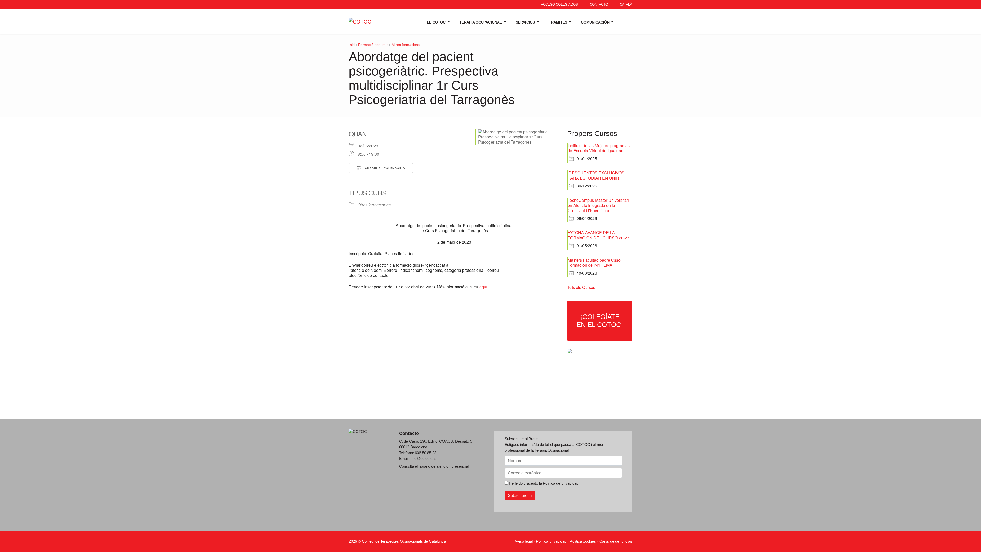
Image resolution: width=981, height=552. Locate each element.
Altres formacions (406, 45)
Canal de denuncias (615, 541)
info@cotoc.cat (423, 458)
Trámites (558, 22)
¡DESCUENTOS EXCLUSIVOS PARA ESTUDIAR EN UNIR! (596, 175)
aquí (483, 287)
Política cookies (583, 541)
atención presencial (452, 466)
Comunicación (596, 22)
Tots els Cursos (581, 287)
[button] (625, 21)
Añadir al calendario (384, 168)
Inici (352, 45)
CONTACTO (598, 4)
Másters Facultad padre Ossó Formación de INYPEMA (594, 262)
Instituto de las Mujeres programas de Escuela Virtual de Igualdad (599, 148)
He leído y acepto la (543, 483)
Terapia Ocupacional (481, 22)
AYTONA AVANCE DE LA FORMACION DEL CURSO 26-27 (598, 235)
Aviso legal (524, 541)
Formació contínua (373, 45)
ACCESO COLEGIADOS (559, 4)
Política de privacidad (560, 483)
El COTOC (437, 22)
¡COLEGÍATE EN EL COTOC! (600, 320)
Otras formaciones (374, 205)
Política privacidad (551, 541)
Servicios (526, 22)
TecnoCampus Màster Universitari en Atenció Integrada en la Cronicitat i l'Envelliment (598, 205)
